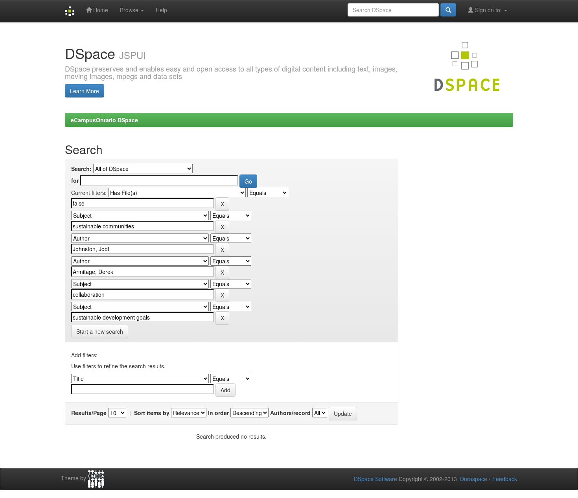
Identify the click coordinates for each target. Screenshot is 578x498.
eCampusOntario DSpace (104, 120)
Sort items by (151, 413)
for (75, 180)
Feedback (504, 479)
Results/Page (89, 413)
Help (161, 10)
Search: (81, 169)
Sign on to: (488, 10)
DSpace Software (375, 479)
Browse (130, 10)
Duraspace (473, 479)
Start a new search (99, 331)
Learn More (84, 91)
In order (218, 413)
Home (100, 10)
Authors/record (290, 413)
